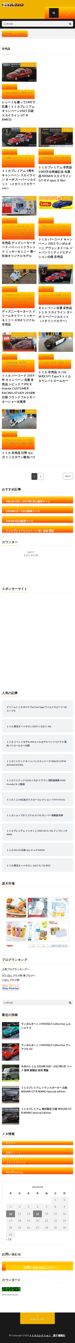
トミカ (61, 230)
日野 (23, 443)
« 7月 (9, 1239)
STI (47, 362)
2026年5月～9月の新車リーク (23, 511)
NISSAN (64, 157)
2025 (8, 92)
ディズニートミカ (25, 266)
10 (10, 1213)
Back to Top (37, 1319)
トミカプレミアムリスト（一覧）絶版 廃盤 (30, 530)
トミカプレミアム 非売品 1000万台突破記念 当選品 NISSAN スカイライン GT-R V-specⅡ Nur (55, 173)
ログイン (11, 1142)
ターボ (17, 164)
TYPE (53, 362)
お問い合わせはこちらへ (40, 1267)
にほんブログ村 (10, 980)
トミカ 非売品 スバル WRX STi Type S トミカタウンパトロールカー (54, 376)
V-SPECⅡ (53, 161)
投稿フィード (13, 1152)
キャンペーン (20, 157)
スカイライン (24, 96)
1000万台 (47, 157)
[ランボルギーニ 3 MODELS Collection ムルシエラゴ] (10, 1030)
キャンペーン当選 (51, 295)
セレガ (9, 440)
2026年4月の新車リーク (19, 520)
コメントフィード (16, 1162)
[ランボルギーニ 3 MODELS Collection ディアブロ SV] (10, 1052)
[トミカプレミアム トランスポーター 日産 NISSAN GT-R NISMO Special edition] (10, 1094)
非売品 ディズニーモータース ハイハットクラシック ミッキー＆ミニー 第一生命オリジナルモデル (19, 249)
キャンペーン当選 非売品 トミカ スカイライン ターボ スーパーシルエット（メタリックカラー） (55, 314)
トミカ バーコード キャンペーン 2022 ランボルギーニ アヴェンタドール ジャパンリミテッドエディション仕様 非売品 (55, 247)
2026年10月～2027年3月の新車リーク (28, 501)
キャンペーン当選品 (60, 266)
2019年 (22, 362)
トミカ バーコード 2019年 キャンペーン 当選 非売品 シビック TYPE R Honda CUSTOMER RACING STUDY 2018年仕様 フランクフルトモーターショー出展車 (18, 388)
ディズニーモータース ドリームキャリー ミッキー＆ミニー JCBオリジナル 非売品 (18, 318)
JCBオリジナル (13, 295)
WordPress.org (14, 1172)
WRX (60, 362)
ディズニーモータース (17, 226)
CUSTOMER (12, 366)
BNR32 (15, 92)
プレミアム (28, 64)
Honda (23, 366)
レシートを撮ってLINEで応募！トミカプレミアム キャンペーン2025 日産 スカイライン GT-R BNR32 (18, 110)
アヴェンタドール (58, 226)
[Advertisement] (37, 639)
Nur (44, 161)
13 (37, 1213)
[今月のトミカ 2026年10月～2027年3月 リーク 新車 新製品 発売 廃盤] (10, 1073)
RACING (10, 369)
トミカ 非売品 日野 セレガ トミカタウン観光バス (18, 455)
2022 (44, 226)
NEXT (68, 476)
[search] (70, 24)
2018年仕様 (11, 362)
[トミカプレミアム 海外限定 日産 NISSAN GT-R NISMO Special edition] (10, 1115)
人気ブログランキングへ (15, 969)
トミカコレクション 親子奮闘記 (47, 1335)
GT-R (23, 92)
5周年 (9, 157)
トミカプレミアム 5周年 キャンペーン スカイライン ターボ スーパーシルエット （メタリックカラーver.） (19, 179)
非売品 (67, 129)
